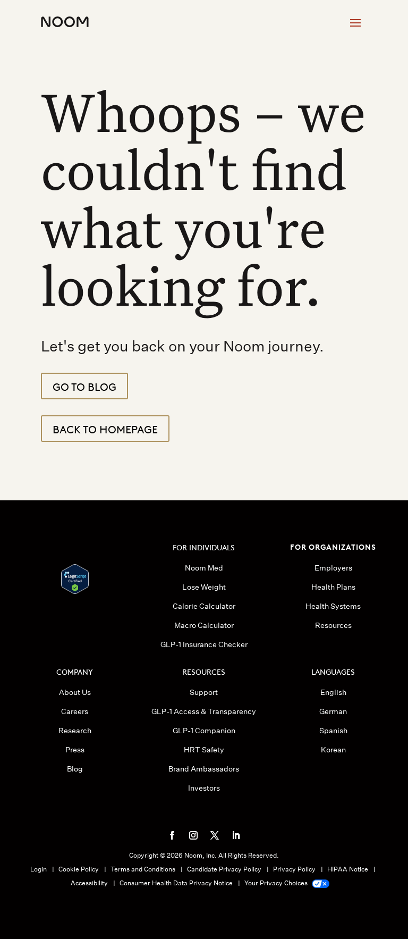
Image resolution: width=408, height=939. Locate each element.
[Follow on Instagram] (193, 835)
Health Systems (333, 606)
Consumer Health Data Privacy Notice (176, 882)
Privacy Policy (294, 869)
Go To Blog (84, 386)
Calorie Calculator (204, 606)
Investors (204, 788)
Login (38, 869)
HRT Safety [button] (204, 749)
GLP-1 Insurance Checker (204, 644)
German (333, 711)
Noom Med (204, 568)
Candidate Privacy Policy (224, 869)
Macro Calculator (204, 625)
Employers (333, 568)
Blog (75, 769)
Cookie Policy (78, 869)
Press (74, 749)
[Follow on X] (214, 835)
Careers (74, 711)
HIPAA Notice (347, 869)
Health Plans (333, 587)
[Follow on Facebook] (172, 835)
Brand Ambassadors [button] (203, 769)
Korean (333, 749)
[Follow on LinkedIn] (235, 835)
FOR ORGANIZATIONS (333, 546)
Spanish (333, 730)
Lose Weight (204, 587)
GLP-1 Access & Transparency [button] (203, 711)
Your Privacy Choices (276, 882)
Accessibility (89, 882)
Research (74, 730)
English (333, 692)
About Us (75, 692)
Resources (333, 625)
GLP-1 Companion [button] (204, 730)
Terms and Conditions (142, 869)
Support (204, 692)
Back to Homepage (105, 428)
